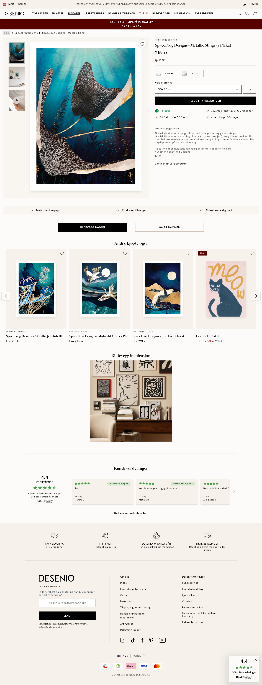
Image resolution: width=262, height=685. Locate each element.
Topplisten (40, 13)
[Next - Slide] (256, 296)
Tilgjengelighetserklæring (135, 607)
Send (67, 615)
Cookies (187, 601)
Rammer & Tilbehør (121, 13)
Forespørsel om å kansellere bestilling (199, 615)
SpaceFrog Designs (26, 32)
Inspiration (182, 13)
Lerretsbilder (94, 13)
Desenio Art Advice (193, 576)
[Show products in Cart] (255, 13)
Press (123, 582)
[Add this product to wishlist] (142, 43)
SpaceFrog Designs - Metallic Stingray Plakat (63, 32)
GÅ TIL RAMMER (169, 227)
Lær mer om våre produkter (171, 163)
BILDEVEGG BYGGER (92, 227)
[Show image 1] (17, 53)
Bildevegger (161, 13)
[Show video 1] (17, 100)
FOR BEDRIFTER (203, 13)
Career (124, 595)
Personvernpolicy (61, 623)
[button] (249, 89)
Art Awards (126, 623)
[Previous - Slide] (5, 296)
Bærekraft (126, 601)
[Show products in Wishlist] (247, 13)
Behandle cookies (192, 622)
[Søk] (239, 14)
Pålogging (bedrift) (131, 629)
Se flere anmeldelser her (131, 513)
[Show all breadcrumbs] (6, 33)
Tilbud (143, 13)
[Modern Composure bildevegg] (131, 401)
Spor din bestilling (193, 589)
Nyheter (58, 13)
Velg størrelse (163, 82)
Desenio (141, 674)
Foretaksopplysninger (133, 589)
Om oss (124, 576)
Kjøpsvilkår (188, 595)
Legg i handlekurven (206, 100)
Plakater (74, 13)
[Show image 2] (17, 77)
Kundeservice (190, 582)
